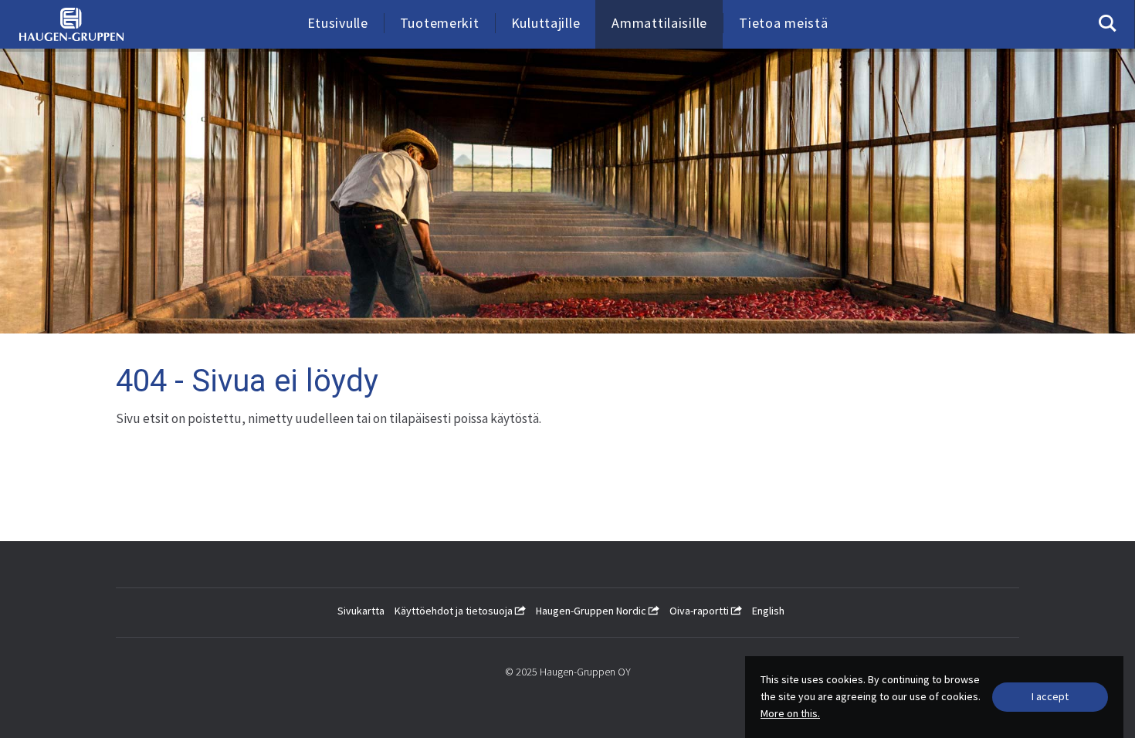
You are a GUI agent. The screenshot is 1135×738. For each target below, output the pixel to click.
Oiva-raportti (700, 611)
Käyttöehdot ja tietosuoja (455, 611)
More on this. (790, 713)
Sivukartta (361, 611)
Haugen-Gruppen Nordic (592, 611)
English (768, 611)
